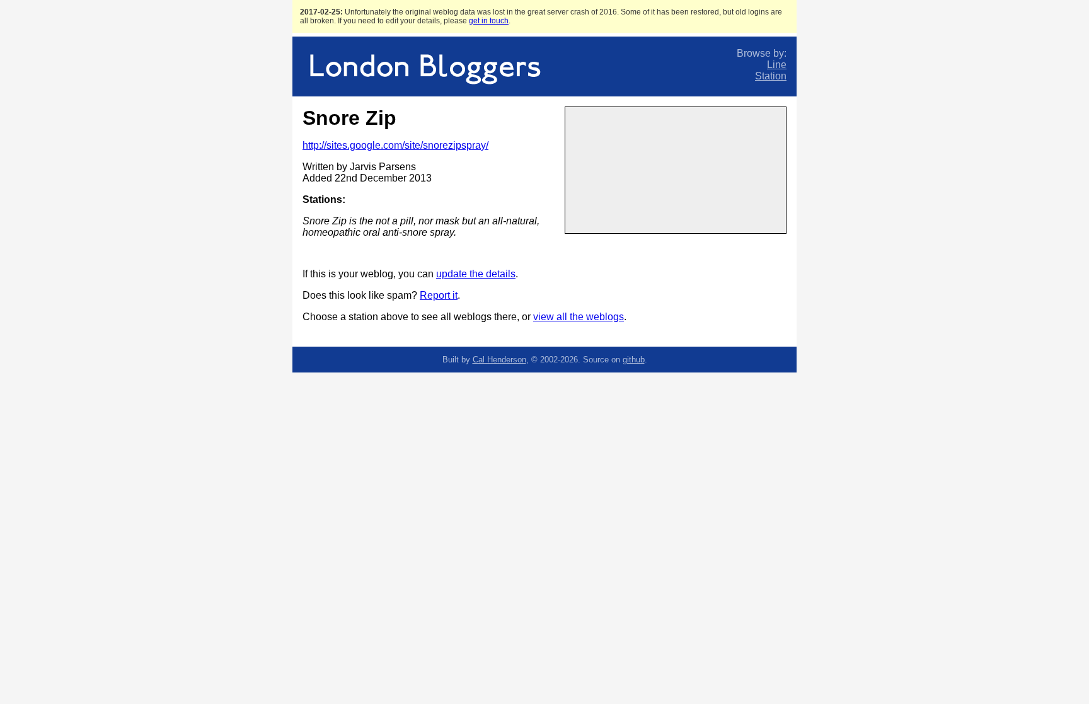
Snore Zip (349, 118)
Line (776, 64)
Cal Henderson (499, 359)
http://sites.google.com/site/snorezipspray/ (395, 145)
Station (770, 76)
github (634, 359)
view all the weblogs (578, 316)
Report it (439, 295)
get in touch (489, 20)
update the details (476, 273)
